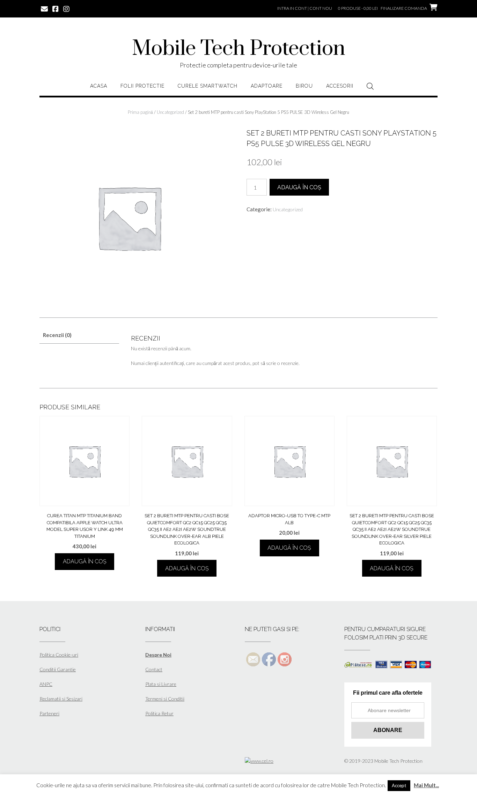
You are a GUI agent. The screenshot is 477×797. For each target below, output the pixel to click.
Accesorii (339, 86)
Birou (304, 86)
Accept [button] (399, 785)
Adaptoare (266, 86)
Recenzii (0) (57, 335)
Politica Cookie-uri (58, 655)
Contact (153, 669)
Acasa (98, 86)
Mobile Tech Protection (238, 49)
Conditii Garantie (57, 669)
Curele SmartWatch (207, 86)
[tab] (79, 335)
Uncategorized (170, 112)
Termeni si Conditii (164, 699)
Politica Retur (159, 713)
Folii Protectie (142, 86)
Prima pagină (140, 112)
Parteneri (49, 713)
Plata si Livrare (160, 684)
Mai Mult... (426, 785)
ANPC (45, 684)
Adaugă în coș (299, 187)
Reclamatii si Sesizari (60, 699)
